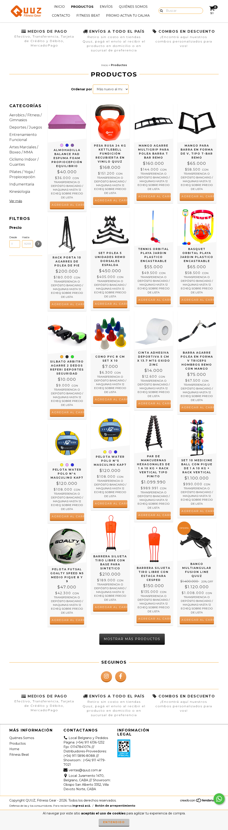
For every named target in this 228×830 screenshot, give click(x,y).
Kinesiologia (19, 191)
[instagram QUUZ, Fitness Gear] (106, 676)
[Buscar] (160, 10)
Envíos (106, 7)
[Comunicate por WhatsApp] (219, 798)
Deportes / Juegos (25, 127)
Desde (13, 237)
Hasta (25, 237)
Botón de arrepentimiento (115, 805)
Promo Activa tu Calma (128, 16)
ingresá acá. (81, 805)
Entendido (114, 822)
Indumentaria (21, 184)
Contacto (61, 16)
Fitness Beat (88, 16)
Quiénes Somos (133, 7)
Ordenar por (81, 89)
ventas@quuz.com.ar (85, 770)
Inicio (59, 7)
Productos (82, 7)
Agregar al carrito (68, 204)
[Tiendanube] (199, 801)
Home (14, 749)
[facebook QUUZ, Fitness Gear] (120, 676)
